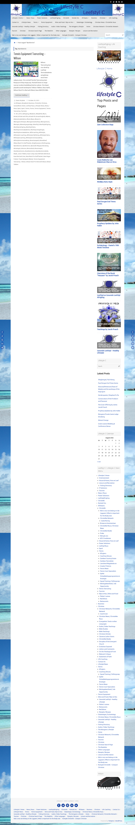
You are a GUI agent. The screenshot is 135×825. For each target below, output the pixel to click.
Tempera (111, 821)
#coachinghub (40, 116)
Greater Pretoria (105, 566)
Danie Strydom (20, 100)
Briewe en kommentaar (108, 523)
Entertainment (104, 478)
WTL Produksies (105, 538)
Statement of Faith (105, 657)
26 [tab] (111, 62)
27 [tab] (113, 62)
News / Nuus (102, 493)
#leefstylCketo (30, 127)
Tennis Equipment (40, 108)
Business (31, 103)
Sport (19, 108)
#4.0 (20, 114)
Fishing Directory (106, 486)
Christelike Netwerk (106, 518)
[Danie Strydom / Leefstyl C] (122, 1)
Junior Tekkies (22, 154)
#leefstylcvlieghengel (37, 130)
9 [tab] (117, 60)
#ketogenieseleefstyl (33, 122)
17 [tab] (112, 61)
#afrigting (26, 114)
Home (23, 106)
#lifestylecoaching (19, 138)
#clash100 (32, 116)
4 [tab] (105, 60)
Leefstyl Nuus (30, 106)
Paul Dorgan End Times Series (108, 383)
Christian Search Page (105, 745)
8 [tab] (114, 60)
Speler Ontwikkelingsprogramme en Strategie (110, 576)
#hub (28, 119)
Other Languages (104, 750)
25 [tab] (109, 62)
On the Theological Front (107, 652)
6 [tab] (110, 60)
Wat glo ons (104, 536)
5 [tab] (107, 60)
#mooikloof (43, 140)
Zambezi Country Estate (108, 558)
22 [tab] (102, 62)
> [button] (118, 54)
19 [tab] (117, 61)
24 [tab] (106, 62)
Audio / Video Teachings (107, 626)
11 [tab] (98, 61)
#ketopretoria (45, 122)
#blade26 (32, 114)
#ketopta (16, 124)
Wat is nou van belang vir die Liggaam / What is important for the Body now (109, 513)
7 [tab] (112, 60)
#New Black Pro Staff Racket (22, 143)
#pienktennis (18, 146)
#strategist (17, 148)
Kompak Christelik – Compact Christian (74, 818)
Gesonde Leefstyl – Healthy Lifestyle (25, 814)
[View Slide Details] (109, 55)
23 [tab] (104, 62)
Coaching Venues (106, 556)
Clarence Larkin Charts (106, 637)
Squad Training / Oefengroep (110, 581)
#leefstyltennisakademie (21, 132)
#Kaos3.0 (37, 119)
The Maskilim (102, 747)
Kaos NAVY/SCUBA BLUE (42, 154)
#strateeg (45, 146)
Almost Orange (103, 420)
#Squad (39, 146)
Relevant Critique (105, 654)
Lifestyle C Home (103, 475)
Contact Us (101, 662)
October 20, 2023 (33, 100)
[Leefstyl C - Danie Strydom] (116, 1)
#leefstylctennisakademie (22, 130)
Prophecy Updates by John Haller (109, 411)
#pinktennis (26, 146)
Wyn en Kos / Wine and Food (108, 594)
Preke (102, 533)
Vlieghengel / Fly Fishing (106, 380)
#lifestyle (42, 132)
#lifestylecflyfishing (33, 135)
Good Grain (104, 614)
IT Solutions (103, 488)
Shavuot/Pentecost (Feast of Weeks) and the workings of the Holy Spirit (108, 389)
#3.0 (17, 114)
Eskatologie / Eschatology (107, 714)
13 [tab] (103, 61)
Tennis (27, 108)
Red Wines (103, 599)
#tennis (23, 148)
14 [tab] (105, 61)
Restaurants (104, 601)
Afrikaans (18, 103)
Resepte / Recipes (105, 712)
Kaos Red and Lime (19, 156)
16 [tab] (110, 61)
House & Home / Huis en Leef (109, 481)
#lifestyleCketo (45, 135)
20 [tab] (119, 61)
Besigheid (25, 103)
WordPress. (118, 821)
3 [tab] (103, 60)
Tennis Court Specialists (108, 571)
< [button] (99, 54)
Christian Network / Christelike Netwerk (104, 814)
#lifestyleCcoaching (20, 135)
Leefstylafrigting (104, 498)
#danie (48, 116)
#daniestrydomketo (20, 119)
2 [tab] (101, 60)
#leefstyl (36, 124)
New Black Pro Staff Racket (34, 156)
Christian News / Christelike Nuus (109, 717)
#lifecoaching (34, 132)
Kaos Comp (30, 154)
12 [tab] (101, 61)
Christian (44, 103)
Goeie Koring (105, 521)
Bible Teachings (104, 631)
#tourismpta (38, 148)
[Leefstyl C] (111, 1)
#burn (44, 114)
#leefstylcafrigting (19, 127)
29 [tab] (118, 62)
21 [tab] (100, 62)
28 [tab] (115, 62)
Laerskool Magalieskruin (108, 564)
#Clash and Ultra (23, 116)
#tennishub (30, 148)
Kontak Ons (102, 503)
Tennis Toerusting (105, 589)
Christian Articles (105, 634)
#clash (16, 116)
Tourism (102, 491)
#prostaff (33, 146)
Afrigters (103, 553)
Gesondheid (17, 106)
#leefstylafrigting (44, 124)
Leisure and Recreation (107, 483)
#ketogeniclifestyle (20, 122)
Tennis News (104, 569)
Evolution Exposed (105, 647)
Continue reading (21, 95)
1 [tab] (98, 60)
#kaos (32, 119)
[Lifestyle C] (113, 1)
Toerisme (24, 111)
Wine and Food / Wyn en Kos (107, 697)
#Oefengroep (45, 143)
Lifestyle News (39, 106)
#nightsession (36, 143)
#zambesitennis (30, 151)
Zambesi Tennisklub (106, 561)
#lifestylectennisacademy (34, 138)
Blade (15, 154)
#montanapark (34, 140)
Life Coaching (102, 659)
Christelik (38, 103)
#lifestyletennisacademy (21, 140)
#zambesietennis (19, 151)
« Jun (99, 462)
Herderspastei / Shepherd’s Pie (108, 395)
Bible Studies (103, 629)
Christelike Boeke (106, 531)
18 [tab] (114, 61)
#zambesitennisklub (42, 151)
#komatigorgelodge (26, 124)
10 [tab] (119, 60)
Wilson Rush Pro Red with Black (36, 162)
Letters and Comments (106, 649)
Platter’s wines (105, 596)
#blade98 (39, 114)
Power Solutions (103, 496)
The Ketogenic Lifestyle (106, 730)
